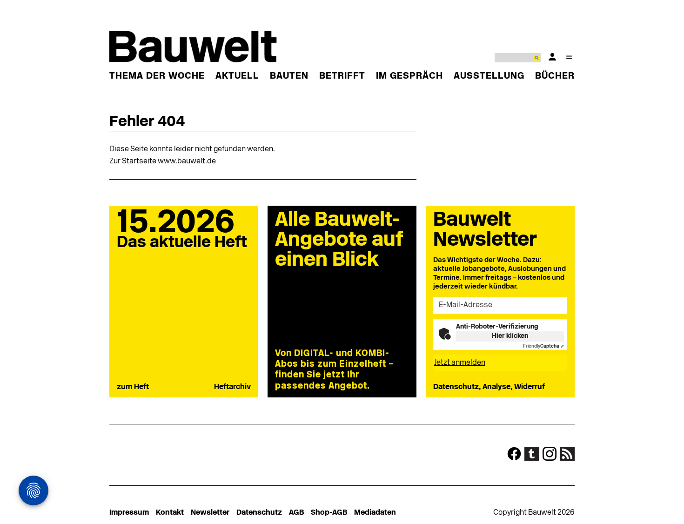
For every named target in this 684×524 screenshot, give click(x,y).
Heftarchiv (232, 387)
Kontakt (170, 513)
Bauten (289, 76)
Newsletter (210, 513)
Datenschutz (259, 513)
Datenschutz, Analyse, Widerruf (489, 387)
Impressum (129, 513)
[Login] (552, 56)
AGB (296, 513)
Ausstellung (489, 76)
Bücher (555, 76)
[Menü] (569, 56)
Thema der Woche (157, 76)
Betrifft (342, 76)
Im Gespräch (409, 76)
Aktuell (237, 76)
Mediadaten (375, 513)
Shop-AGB (329, 513)
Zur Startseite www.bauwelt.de (162, 161)
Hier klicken (510, 336)
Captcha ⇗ (543, 346)
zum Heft (133, 387)
